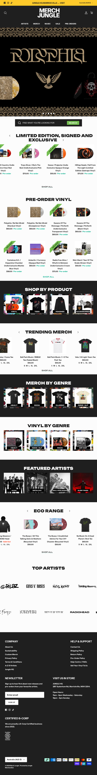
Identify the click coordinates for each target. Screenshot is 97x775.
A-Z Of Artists (11, 665)
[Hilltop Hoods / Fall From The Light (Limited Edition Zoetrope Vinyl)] (74, 153)
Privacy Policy (11, 658)
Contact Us (75, 647)
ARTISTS (24, 24)
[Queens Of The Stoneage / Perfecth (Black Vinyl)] (83, 212)
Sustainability (11, 651)
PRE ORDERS (70, 24)
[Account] (86, 12)
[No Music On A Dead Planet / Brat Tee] (74, 524)
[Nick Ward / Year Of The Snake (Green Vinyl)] (83, 249)
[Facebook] (5, 3)
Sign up (11, 702)
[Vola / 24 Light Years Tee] (74, 345)
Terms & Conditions (13, 662)
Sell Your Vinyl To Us (79, 665)
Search (73, 123)
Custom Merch (11, 654)
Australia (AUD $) (85, 3)
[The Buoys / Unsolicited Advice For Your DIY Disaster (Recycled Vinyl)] (46, 524)
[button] (43, 113)
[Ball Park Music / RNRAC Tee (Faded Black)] (19, 345)
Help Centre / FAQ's (78, 662)
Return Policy (76, 654)
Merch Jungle (14, 765)
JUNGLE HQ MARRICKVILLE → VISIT (48, 3)
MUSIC (48, 24)
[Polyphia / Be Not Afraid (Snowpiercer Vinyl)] (37, 212)
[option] (48, 72)
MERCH (36, 24)
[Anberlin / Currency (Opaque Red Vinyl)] (37, 249)
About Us (9, 647)
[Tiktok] (12, 3)
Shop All (47, 187)
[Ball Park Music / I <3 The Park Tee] (46, 345)
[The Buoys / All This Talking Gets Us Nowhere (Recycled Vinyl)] (19, 524)
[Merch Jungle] (49, 13)
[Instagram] (8, 3)
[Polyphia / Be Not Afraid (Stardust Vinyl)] (14, 212)
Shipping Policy (77, 651)
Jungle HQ (9, 669)
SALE (58, 24)
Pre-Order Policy (77, 658)
